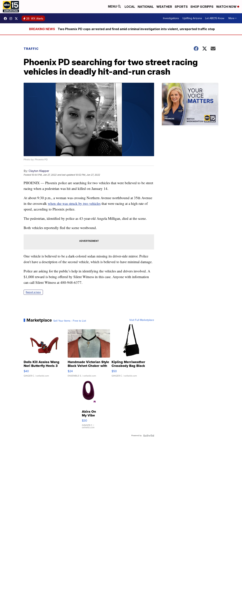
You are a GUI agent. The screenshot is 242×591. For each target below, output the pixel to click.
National (146, 7)
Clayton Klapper (39, 171)
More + (232, 18)
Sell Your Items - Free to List (69, 321)
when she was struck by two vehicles (74, 203)
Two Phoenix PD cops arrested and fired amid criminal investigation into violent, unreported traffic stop (136, 29)
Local (130, 7)
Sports (181, 7)
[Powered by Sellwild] (148, 435)
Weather (164, 7)
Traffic (31, 49)
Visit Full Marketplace (141, 320)
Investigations (171, 18)
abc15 (6, 18)
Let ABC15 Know (214, 18)
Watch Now (226, 7)
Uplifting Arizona (192, 18)
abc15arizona (11, 18)
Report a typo (33, 292)
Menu (113, 6)
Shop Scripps (201, 7)
